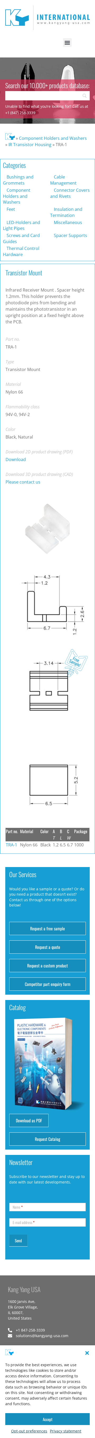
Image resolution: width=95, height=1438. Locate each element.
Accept (48, 1419)
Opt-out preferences (29, 1430)
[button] (87, 1353)
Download (16, 459)
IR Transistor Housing (29, 145)
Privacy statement (65, 1430)
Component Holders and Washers (53, 138)
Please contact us (23, 482)
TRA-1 (11, 845)
